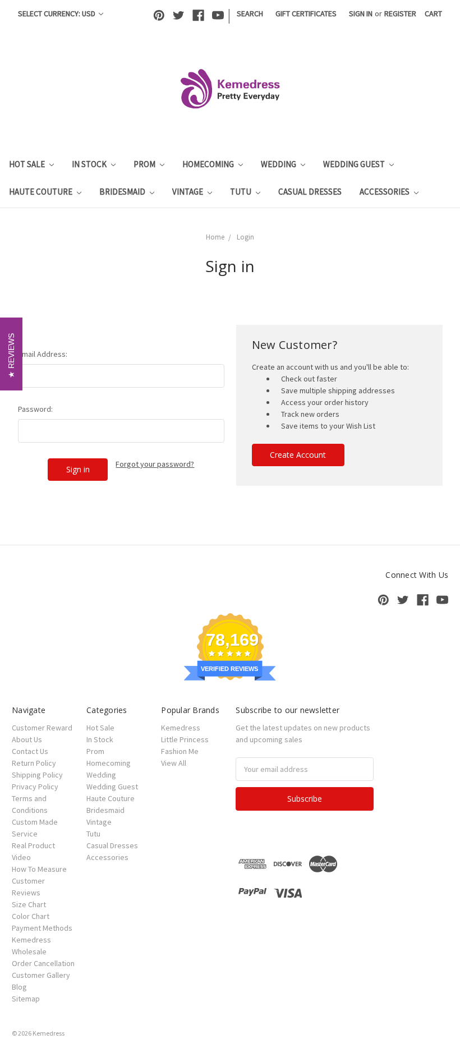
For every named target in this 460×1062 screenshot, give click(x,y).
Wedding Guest (355, 164)
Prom (145, 164)
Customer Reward (42, 728)
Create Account (298, 454)
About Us (27, 739)
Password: (35, 409)
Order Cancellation (43, 963)
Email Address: (42, 354)
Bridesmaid (123, 191)
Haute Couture (41, 191)
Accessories (385, 191)
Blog (19, 987)
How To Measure (39, 869)
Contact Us (30, 751)
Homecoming (209, 164)
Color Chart (30, 916)
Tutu (241, 191)
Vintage (188, 191)
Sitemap (26, 999)
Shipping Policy (37, 775)
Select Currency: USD (57, 13)
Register (400, 13)
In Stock (90, 164)
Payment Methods (42, 928)
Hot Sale (28, 164)
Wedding (279, 164)
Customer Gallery (41, 975)
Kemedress (180, 728)
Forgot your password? (155, 464)
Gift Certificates (306, 13)
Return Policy (34, 763)
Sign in (360, 13)
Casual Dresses (310, 191)
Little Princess (185, 739)
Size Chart (29, 904)
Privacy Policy (35, 786)
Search (250, 13)
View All (173, 763)
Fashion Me (180, 751)
